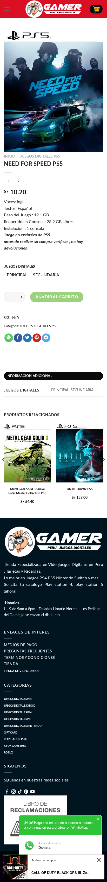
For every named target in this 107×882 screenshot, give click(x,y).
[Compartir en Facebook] (18, 337)
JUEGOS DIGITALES (19, 266)
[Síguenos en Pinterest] (26, 791)
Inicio (9, 156)
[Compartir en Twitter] (27, 337)
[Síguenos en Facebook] (7, 791)
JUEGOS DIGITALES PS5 (40, 156)
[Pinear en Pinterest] (36, 337)
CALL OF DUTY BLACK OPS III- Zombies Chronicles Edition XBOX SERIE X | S (61, 873)
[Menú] (7, 9)
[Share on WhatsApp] (8, 337)
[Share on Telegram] (46, 337)
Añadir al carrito (56, 297)
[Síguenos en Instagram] (13, 791)
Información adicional (29, 376)
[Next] (103, 470)
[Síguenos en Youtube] (32, 791)
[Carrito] (96, 9)
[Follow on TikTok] (20, 791)
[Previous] (3, 470)
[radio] (17, 275)
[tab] (53, 376)
